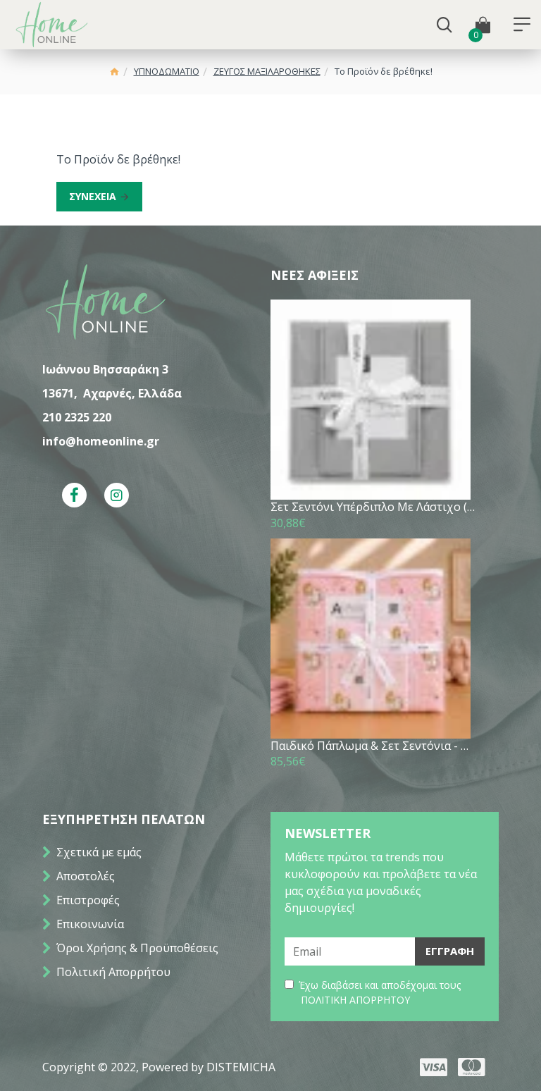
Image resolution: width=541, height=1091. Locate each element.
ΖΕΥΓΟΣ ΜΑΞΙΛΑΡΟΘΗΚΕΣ (267, 71)
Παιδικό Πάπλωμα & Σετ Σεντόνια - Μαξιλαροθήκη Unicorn (374, 746)
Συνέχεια (92, 196)
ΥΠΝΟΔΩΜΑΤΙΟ (166, 71)
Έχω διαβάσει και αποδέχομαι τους (380, 992)
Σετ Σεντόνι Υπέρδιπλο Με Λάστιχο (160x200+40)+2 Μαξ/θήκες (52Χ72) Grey (374, 507)
